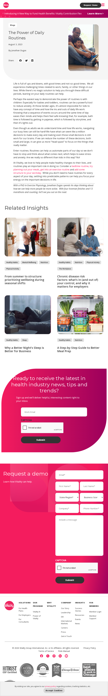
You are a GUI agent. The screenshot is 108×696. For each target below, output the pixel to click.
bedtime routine (80, 166)
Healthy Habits (12, 262)
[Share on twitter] (26, 60)
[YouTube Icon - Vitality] (66, 656)
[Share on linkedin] (32, 60)
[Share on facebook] (20, 60)
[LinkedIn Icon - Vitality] (60, 656)
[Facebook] (42, 656)
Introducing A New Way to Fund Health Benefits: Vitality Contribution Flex (43, 13)
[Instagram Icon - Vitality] (54, 656)
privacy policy (50, 686)
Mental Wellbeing (29, 262)
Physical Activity (12, 269)
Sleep (24, 340)
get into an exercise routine (54, 169)
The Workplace (65, 269)
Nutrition (44, 262)
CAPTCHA (26, 420)
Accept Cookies (54, 690)
